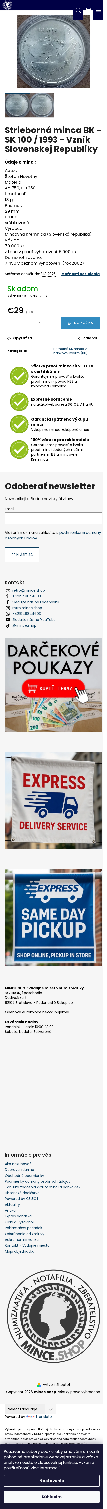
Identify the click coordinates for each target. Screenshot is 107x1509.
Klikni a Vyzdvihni (19, 1222)
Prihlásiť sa (22, 554)
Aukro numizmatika (22, 1239)
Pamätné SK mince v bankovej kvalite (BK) (71, 350)
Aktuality (12, 1204)
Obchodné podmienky (24, 1175)
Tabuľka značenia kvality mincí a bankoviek (42, 1187)
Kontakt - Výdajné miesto (27, 1245)
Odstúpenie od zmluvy (24, 1233)
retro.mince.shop (27, 607)
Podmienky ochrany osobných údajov (37, 1181)
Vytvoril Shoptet (56, 1384)
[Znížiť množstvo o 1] (28, 323)
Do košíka (83, 322)
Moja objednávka (19, 1251)
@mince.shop (24, 625)
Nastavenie (51, 1481)
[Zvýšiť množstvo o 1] (52, 323)
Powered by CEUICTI (22, 1198)
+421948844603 (26, 596)
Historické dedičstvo (22, 1192)
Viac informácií (45, 1468)
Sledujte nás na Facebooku (35, 602)
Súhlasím (52, 1497)
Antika (10, 1210)
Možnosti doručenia (80, 273)
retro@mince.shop (28, 590)
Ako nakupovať (18, 1163)
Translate (43, 1416)
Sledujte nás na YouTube (34, 619)
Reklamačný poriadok (23, 1227)
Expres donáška (18, 1216)
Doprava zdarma (19, 1169)
